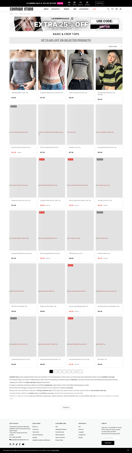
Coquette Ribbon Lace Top (19, 92)
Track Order (35, 432)
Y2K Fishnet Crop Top (75, 253)
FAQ (56, 426)
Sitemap (34, 437)
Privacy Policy (59, 440)
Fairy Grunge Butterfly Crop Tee (50, 253)
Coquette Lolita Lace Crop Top (20, 200)
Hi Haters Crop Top (75, 147)
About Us (35, 426)
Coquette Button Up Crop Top (20, 359)
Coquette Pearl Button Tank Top (50, 200)
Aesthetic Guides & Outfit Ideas (41, 440)
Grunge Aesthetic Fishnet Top (107, 147)
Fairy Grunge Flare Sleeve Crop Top (80, 200)
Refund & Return (60, 434)
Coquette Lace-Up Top (105, 200)
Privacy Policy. (55, 450)
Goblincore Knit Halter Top (48, 306)
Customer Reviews (37, 434)
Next (78, 371)
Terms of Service (60, 437)
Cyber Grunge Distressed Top (78, 92)
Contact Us (35, 429)
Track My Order (59, 432)
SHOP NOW (99, 3)
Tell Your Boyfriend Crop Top (49, 147)
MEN (74, 9)
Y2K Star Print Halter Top (19, 306)
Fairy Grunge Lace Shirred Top (20, 147)
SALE (94, 9)
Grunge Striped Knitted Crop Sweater (106, 93)
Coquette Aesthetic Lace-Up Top (79, 359)
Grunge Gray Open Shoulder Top (50, 359)
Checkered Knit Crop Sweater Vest (108, 306)
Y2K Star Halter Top (104, 253)
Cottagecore (81, 434)
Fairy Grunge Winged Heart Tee (78, 306)
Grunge (80, 437)
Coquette (81, 432)
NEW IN (46, 9)
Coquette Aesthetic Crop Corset (21, 253)
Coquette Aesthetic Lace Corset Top (51, 92)
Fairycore (81, 429)
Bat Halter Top (102, 359)
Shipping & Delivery (60, 429)
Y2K (79, 426)
